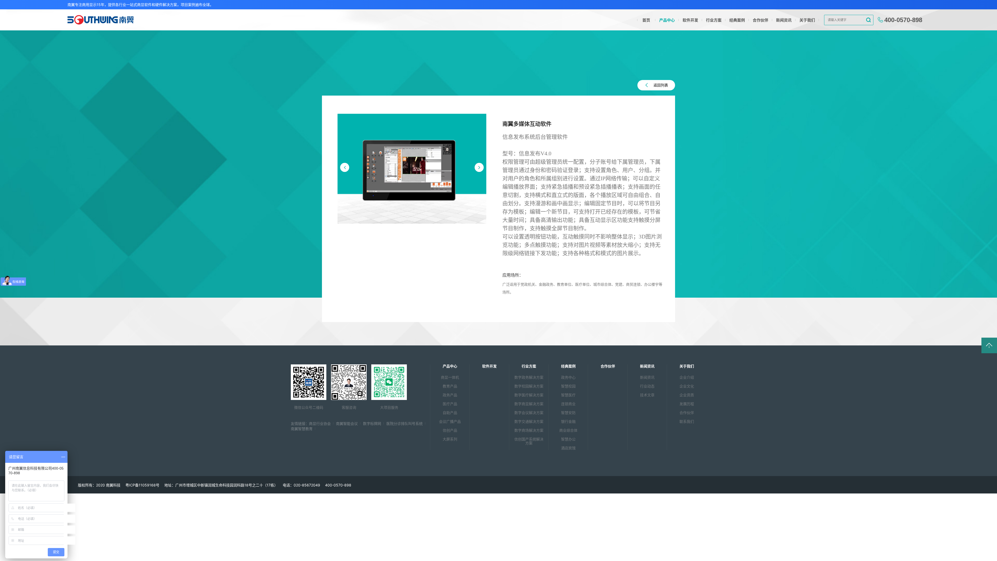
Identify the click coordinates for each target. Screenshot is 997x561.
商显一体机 (450, 377)
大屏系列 (450, 439)
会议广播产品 (450, 421)
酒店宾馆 (568, 448)
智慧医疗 (568, 395)
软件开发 (690, 20)
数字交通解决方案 (528, 421)
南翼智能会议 (347, 423)
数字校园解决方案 (528, 386)
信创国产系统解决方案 (528, 441)
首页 (646, 20)
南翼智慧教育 (302, 428)
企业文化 (686, 386)
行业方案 (714, 20)
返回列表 (661, 85)
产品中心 (667, 20)
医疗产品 (450, 404)
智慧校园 (568, 386)
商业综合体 (568, 430)
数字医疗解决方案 (528, 395)
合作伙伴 (760, 20)
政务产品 (450, 395)
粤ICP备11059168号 (142, 485)
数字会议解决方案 (528, 412)
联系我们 (686, 421)
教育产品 (450, 386)
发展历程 (686, 404)
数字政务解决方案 (528, 377)
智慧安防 (568, 412)
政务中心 (568, 377)
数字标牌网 (372, 423)
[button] (344, 167)
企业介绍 (686, 377)
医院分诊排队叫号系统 (404, 423)
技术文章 (647, 395)
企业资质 (686, 395)
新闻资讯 (784, 20)
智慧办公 (568, 439)
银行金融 (568, 421)
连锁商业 (568, 404)
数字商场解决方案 (528, 430)
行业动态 (647, 386)
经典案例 (737, 20)
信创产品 (450, 430)
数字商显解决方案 (528, 404)
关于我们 (807, 20)
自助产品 (450, 412)
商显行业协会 (320, 423)
